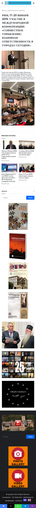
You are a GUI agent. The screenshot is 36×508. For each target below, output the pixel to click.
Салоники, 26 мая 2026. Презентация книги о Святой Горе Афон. (26, 153)
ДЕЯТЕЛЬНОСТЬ (13, 10)
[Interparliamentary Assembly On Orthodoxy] (18, 3)
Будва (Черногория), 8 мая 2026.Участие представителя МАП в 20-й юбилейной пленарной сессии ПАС (8, 177)
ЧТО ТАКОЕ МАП (17, 497)
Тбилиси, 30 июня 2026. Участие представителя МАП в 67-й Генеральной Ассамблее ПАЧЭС (9, 154)
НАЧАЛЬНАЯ (6, 497)
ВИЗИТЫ (22, 10)
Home (5, 10)
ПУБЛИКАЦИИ (9, 501)
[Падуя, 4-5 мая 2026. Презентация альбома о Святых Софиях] (27, 168)
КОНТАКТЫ (18, 501)
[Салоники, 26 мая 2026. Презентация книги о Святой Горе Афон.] (27, 144)
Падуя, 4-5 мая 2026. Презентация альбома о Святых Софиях (26, 176)
